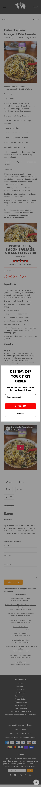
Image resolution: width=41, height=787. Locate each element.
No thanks (20, 414)
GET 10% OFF (20, 406)
